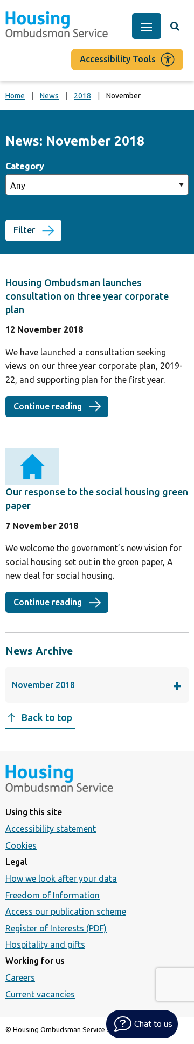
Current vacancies (40, 994)
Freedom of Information (52, 895)
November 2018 (73, 688)
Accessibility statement (50, 829)
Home (15, 95)
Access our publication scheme (65, 911)
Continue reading (60, 406)
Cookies (21, 845)
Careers (20, 977)
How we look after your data (61, 878)
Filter (24, 230)
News (49, 95)
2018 (82, 95)
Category (24, 166)
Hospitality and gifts (45, 944)
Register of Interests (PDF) (56, 928)
